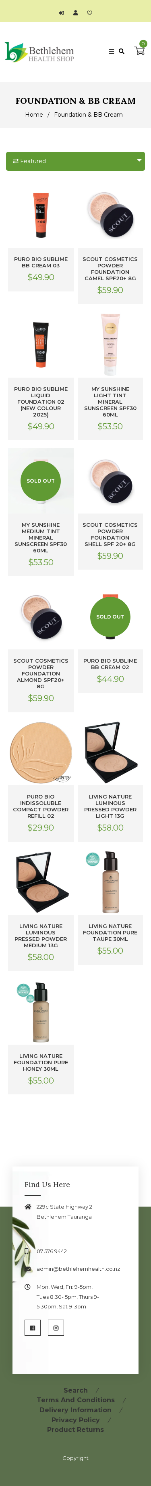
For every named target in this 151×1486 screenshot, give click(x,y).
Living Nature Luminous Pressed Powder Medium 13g (40, 935)
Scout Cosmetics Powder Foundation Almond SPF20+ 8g (40, 673)
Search (76, 1390)
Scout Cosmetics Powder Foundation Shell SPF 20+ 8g (110, 534)
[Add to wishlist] (89, 13)
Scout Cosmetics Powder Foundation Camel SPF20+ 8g (110, 268)
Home (34, 114)
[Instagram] (56, 1328)
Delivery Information (75, 1410)
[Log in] (63, 13)
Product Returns (75, 1429)
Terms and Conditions (76, 1400)
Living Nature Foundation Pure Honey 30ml (41, 1062)
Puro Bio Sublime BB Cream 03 (41, 262)
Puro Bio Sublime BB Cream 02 (110, 663)
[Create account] (77, 13)
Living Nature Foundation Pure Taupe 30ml (110, 932)
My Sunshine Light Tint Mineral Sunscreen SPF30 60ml (110, 402)
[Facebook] (33, 1328)
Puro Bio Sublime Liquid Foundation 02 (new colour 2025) (41, 402)
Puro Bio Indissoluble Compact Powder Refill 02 (40, 806)
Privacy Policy (76, 1420)
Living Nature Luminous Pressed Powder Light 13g (110, 806)
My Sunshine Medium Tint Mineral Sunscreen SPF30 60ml (40, 538)
